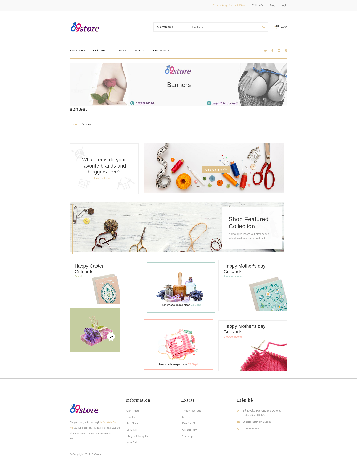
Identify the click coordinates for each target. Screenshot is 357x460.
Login (284, 5)
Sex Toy (187, 416)
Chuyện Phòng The (137, 436)
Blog (272, 5)
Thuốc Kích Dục (191, 410)
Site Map (187, 436)
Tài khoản (258, 5)
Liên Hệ (131, 416)
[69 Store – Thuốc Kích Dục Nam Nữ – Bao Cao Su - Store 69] (84, 26)
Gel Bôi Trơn (189, 429)
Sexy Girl (131, 429)
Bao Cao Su (189, 423)
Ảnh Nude (132, 423)
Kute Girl (131, 442)
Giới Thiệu (132, 410)
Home (73, 124)
